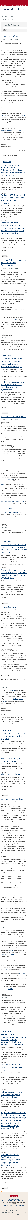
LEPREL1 (16, 320)
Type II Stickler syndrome (8, 512)
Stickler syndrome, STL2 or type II (10, 963)
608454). (9, 130)
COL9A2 (10, 480)
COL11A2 (22, 973)
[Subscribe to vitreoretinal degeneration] (1, 1191)
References (7, 162)
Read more (5, 256)
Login (23, 1205)
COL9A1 (3, 484)
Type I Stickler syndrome (7, 501)
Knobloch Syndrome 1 (11, 36)
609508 (22, 501)
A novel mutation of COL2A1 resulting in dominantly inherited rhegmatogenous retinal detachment (11, 1159)
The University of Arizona (14, 1214)
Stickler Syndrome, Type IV (13, 416)
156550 (13, 954)
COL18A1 (3, 115)
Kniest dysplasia (5, 954)
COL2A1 (10, 508)
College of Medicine (14, 1199)
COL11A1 (10, 519)
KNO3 (21, 130)
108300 (17, 501)
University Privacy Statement (14, 1210)
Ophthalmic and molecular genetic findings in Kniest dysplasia (13, 736)
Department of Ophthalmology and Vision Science (14, 1200)
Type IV (3, 984)
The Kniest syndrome (10, 774)
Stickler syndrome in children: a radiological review (11, 1067)
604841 (17, 512)
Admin (19, 1205)
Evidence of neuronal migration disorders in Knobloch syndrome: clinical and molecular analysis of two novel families (14, 228)
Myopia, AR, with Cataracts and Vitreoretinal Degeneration (13, 262)
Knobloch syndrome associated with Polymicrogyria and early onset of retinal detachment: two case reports (13, 170)
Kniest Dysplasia (8, 607)
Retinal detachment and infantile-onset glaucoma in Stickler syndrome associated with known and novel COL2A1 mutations (13, 1039)
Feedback (14, 1196)
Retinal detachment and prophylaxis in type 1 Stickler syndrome (11, 1094)
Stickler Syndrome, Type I (13, 799)
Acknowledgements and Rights (11, 1205)
